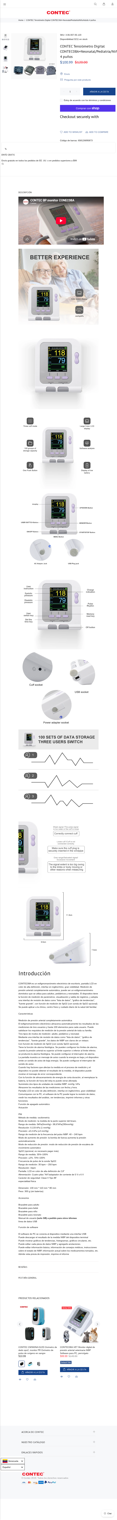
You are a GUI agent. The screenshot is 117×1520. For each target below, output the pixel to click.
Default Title (66, 1362)
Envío (67, 74)
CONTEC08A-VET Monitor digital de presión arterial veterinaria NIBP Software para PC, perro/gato (77, 1350)
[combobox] (13, 1461)
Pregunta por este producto (77, 80)
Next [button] (97, 1324)
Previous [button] (20, 1324)
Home (20, 20)
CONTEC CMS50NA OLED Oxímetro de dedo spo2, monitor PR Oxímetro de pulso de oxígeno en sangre (37, 1350)
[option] (5, 38)
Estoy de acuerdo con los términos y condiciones (87, 100)
